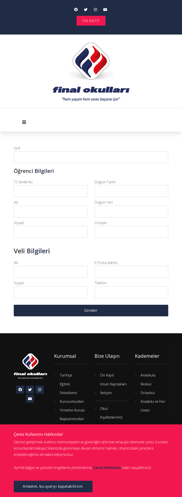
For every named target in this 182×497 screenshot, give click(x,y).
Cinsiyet (101, 222)
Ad (16, 202)
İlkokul (145, 384)
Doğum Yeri (104, 202)
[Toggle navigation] (24, 123)
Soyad (19, 222)
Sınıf (17, 148)
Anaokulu (148, 375)
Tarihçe (66, 375)
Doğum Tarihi (105, 182)
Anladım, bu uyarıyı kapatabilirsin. (53, 486)
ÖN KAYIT (91, 20)
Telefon (101, 282)
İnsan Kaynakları (113, 384)
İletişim (106, 392)
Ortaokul (147, 392)
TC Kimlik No (23, 182)
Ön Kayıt (107, 375)
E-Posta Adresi (106, 262)
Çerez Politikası (107, 467)
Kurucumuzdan (72, 401)
